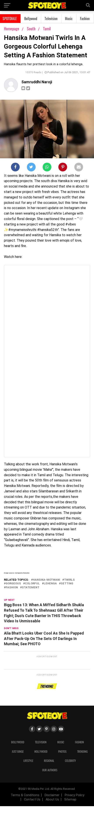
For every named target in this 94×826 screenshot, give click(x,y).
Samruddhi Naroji (36, 82)
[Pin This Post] (62, 168)
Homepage (11, 28)
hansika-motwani (46, 580)
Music (69, 18)
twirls (69, 580)
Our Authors (49, 770)
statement (30, 587)
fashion (12, 587)
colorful (32, 583)
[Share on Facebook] (15, 168)
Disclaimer (52, 795)
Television (51, 18)
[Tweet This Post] (31, 168)
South (31, 28)
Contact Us (32, 799)
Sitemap (70, 799)
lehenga (50, 583)
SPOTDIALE (10, 18)
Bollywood (30, 18)
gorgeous (13, 583)
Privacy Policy (74, 795)
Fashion (85, 18)
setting (67, 583)
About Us (52, 799)
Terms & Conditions (25, 795)
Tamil (47, 28)
